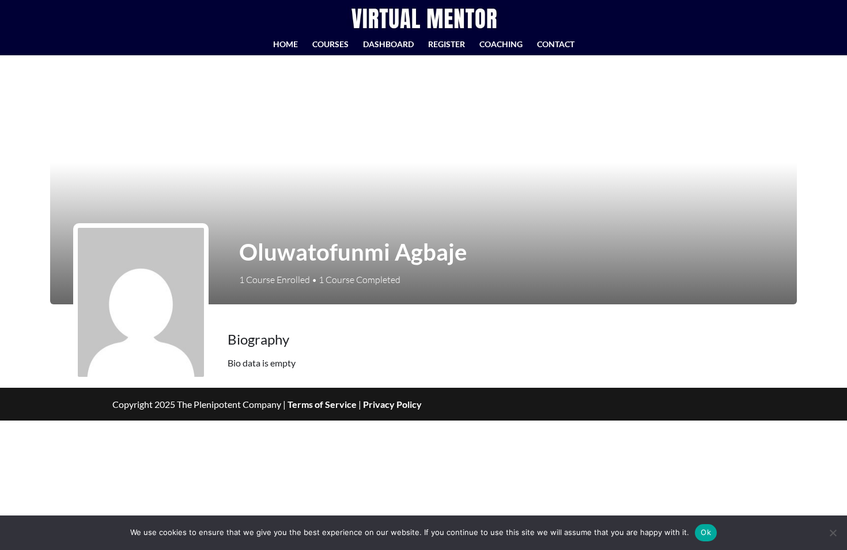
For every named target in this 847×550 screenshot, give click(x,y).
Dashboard (388, 44)
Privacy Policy (392, 404)
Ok (706, 532)
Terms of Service (322, 404)
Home (285, 44)
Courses (330, 44)
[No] (832, 532)
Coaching (501, 44)
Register (446, 44)
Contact (555, 44)
